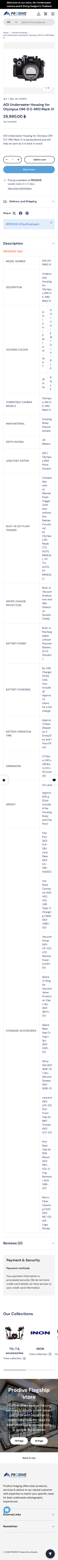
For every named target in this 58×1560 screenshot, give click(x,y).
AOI (5, 98)
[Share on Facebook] (20, 213)
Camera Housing (19, 32)
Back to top (29, 1457)
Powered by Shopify (28, 1552)
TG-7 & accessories (14, 1351)
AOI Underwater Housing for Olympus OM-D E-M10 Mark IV (28, 36)
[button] (45, 13)
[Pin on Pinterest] (27, 213)
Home (6, 32)
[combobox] (29, 22)
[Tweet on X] (14, 213)
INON (40, 1349)
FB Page (19, 1440)
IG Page (39, 1440)
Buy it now (29, 169)
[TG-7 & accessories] (14, 1333)
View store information (20, 188)
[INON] (40, 1333)
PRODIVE (15, 1552)
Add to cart (39, 159)
